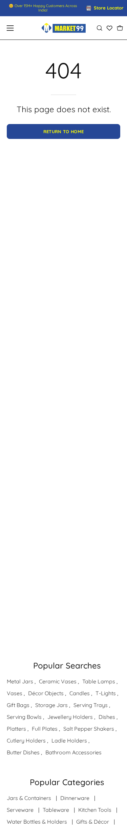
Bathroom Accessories (73, 752)
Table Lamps (98, 681)
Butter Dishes (23, 752)
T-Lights (106, 693)
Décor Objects (46, 693)
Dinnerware (74, 798)
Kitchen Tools (94, 809)
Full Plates (45, 728)
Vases (14, 693)
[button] (99, 28)
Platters (16, 728)
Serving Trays (90, 705)
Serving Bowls (24, 716)
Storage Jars (51, 705)
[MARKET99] (64, 27)
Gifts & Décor (92, 821)
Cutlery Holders (26, 740)
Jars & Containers (29, 798)
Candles (79, 693)
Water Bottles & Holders (37, 821)
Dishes (107, 716)
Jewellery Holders (70, 716)
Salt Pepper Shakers (88, 728)
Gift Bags (18, 705)
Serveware (20, 809)
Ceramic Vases (58, 681)
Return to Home (63, 131)
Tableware (56, 809)
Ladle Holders (69, 740)
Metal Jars (20, 681)
